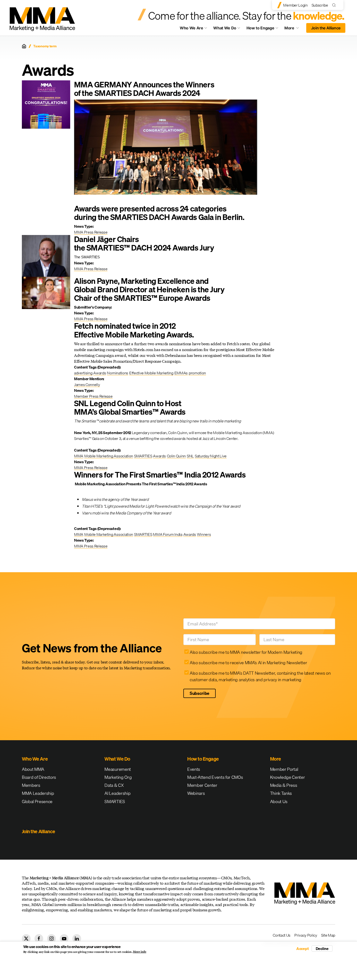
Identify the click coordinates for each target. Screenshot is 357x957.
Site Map (328, 935)
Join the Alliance (326, 27)
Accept (302, 948)
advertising (83, 373)
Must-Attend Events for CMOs (215, 777)
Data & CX (114, 785)
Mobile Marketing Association (108, 456)
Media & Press (283, 785)
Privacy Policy (305, 935)
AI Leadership (117, 793)
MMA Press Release (91, 232)
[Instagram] (51, 938)
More (293, 29)
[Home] (24, 46)
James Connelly (87, 384)
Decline (322, 948)
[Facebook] (38, 938)
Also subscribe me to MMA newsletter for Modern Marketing (246, 652)
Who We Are (191, 27)
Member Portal (284, 769)
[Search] (335, 5)
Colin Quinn (176, 456)
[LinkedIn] (76, 938)
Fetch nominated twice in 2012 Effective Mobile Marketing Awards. (134, 330)
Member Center (202, 785)
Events (193, 769)
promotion (197, 373)
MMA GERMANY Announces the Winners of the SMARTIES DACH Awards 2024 (144, 88)
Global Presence (37, 801)
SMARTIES (143, 456)
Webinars (196, 793)
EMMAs (181, 373)
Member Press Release (93, 396)
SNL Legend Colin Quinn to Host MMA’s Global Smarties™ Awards (130, 407)
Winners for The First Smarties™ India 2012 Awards (160, 475)
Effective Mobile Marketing (151, 373)
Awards (99, 373)
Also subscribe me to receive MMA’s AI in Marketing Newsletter (248, 662)
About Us (279, 801)
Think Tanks (281, 793)
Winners (204, 534)
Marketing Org (118, 777)
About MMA (33, 769)
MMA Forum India (167, 534)
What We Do (224, 27)
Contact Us (281, 935)
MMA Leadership (38, 793)
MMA (78, 456)
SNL (190, 456)
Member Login (295, 5)
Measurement (117, 769)
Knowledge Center (287, 777)
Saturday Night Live (211, 456)
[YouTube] (64, 938)
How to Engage (260, 27)
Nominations (117, 373)
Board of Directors (39, 777)
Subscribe (320, 5)
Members (31, 785)
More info (139, 952)
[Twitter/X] (26, 938)
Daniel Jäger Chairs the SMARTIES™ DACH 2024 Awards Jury (144, 243)
